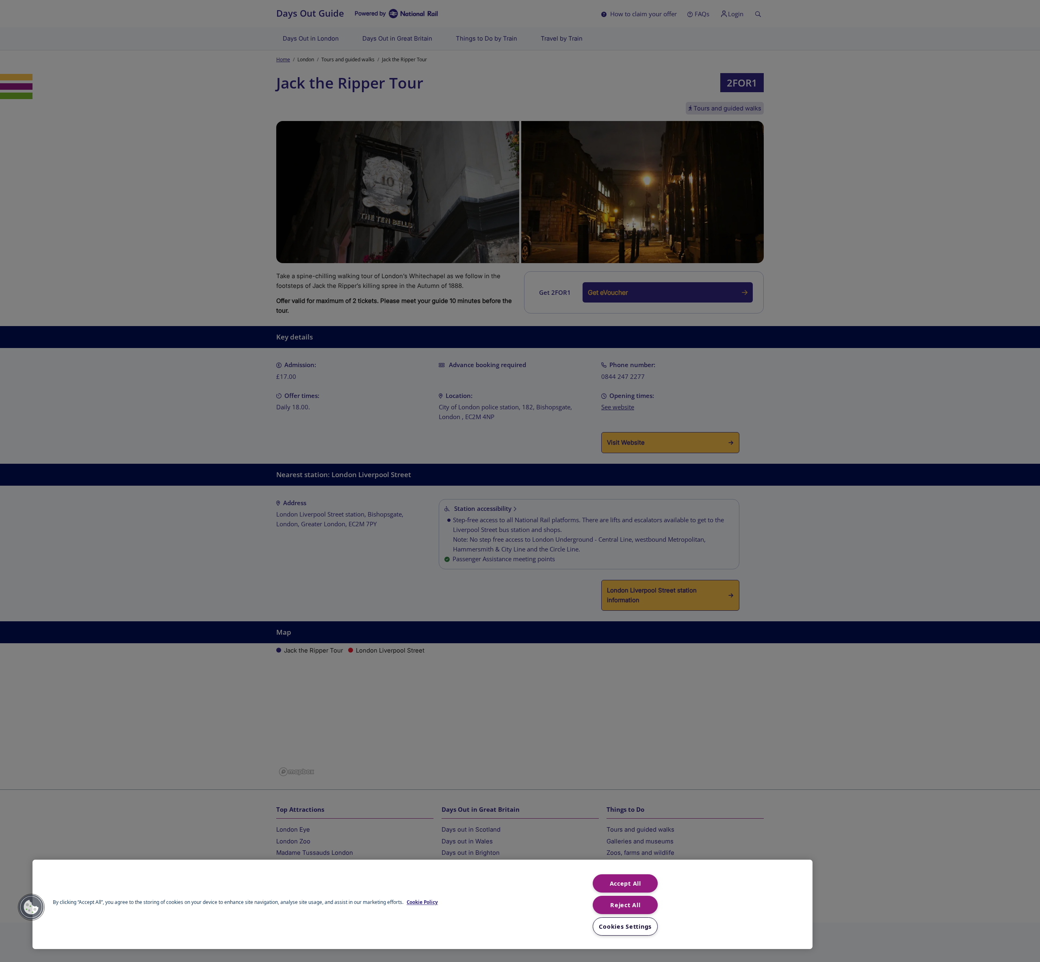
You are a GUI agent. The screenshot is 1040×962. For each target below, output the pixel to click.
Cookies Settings (625, 926)
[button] (31, 907)
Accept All (625, 883)
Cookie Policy (422, 902)
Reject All (625, 905)
